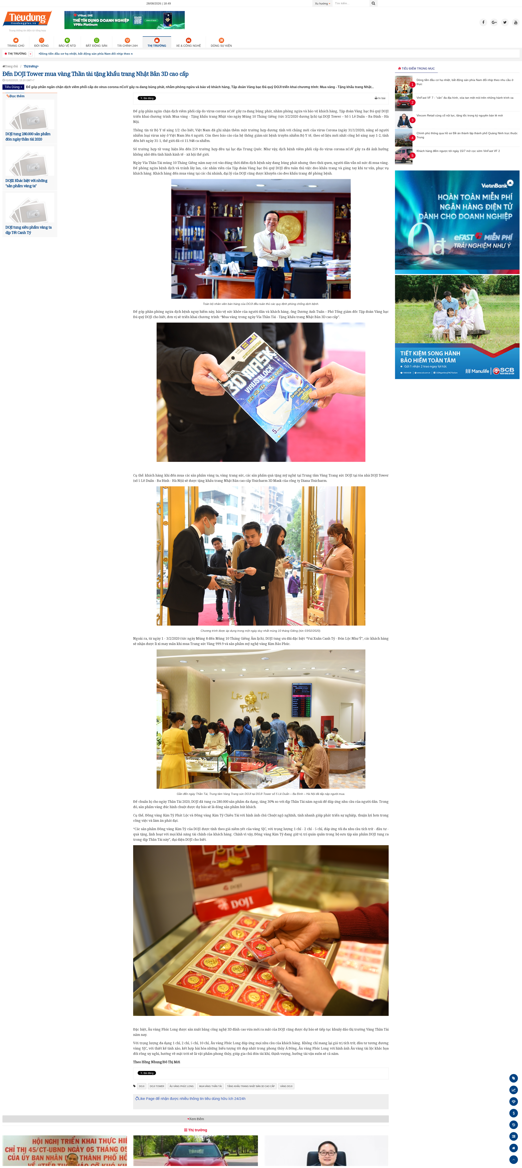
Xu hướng (324, 3)
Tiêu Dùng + (13, 87)
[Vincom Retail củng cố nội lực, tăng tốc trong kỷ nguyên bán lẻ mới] (404, 127)
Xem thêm (196, 1119)
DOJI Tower (157, 1086)
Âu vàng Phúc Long (182, 1086)
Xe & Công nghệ (188, 45)
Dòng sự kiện (221, 45)
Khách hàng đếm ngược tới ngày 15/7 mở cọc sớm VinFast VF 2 (458, 151)
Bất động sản (96, 45)
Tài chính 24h (127, 45)
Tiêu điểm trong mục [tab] (418, 68)
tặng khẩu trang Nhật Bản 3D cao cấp (251, 1086)
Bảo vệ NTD (67, 45)
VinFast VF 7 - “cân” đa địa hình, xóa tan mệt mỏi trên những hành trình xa (92, 53)
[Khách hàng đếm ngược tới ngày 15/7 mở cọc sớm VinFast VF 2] (404, 163)
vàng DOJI (286, 1086)
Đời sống (41, 45)
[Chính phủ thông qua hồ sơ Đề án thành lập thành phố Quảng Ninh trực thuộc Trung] (404, 145)
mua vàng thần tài (210, 1086)
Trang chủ (15, 45)
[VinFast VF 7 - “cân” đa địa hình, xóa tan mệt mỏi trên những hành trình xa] (404, 110)
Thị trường (157, 45)
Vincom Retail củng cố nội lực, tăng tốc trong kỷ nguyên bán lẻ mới (460, 115)
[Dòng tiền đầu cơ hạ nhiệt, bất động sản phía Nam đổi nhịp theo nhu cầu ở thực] (404, 92)
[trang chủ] (27, 27)
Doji (141, 1086)
